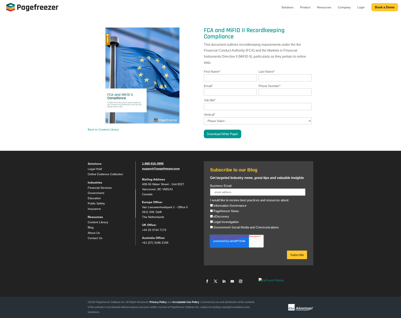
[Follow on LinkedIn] (224, 281)
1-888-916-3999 (153, 163)
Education (94, 198)
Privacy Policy (158, 302)
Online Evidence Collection (105, 174)
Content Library (98, 222)
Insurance (94, 208)
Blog (91, 227)
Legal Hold (95, 169)
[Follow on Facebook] (207, 281)
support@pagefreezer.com (161, 168)
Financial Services (100, 187)
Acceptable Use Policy (185, 302)
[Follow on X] (215, 281)
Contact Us (95, 238)
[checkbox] (257, 219)
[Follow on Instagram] (240, 281)
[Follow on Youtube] (232, 281)
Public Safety (96, 203)
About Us (94, 232)
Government (96, 193)
